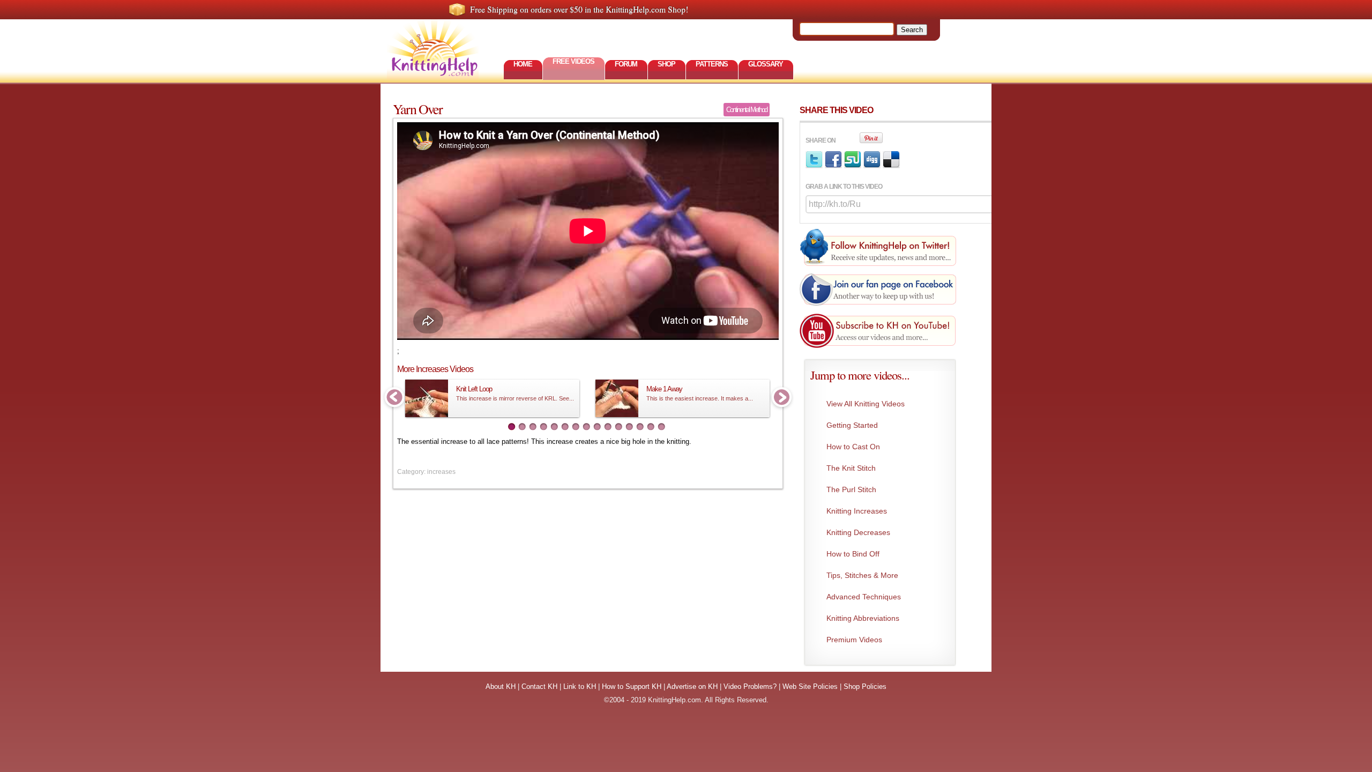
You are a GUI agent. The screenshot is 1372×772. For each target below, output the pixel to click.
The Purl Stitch (851, 489)
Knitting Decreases (858, 532)
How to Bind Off (852, 554)
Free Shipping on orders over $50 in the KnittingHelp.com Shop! (579, 9)
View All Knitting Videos (865, 403)
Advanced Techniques (863, 596)
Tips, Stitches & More (862, 575)
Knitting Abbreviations (862, 618)
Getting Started (852, 425)
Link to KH (579, 686)
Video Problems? (750, 686)
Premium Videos (854, 639)
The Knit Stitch (851, 468)
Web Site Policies (810, 686)
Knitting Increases (856, 511)
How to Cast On (853, 446)
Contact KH (539, 686)
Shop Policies (865, 686)
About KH (501, 686)
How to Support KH (631, 686)
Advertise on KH (692, 686)
